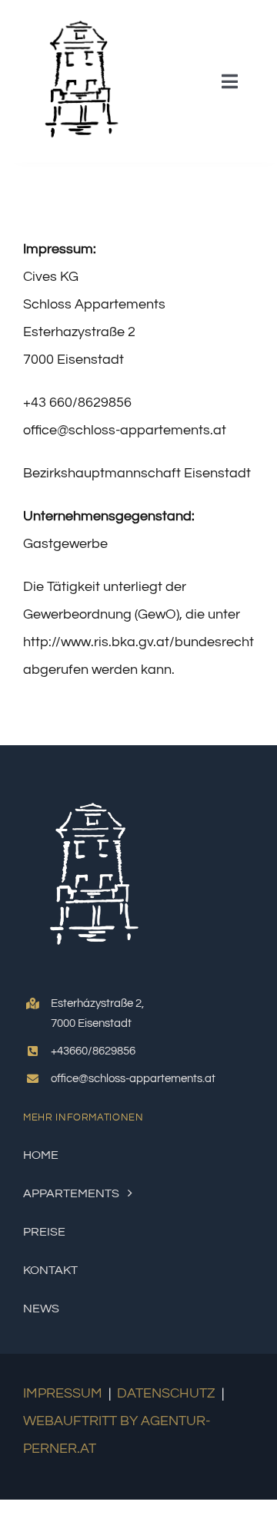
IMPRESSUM (62, 1393)
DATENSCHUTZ (166, 1393)
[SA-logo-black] (78, 18)
